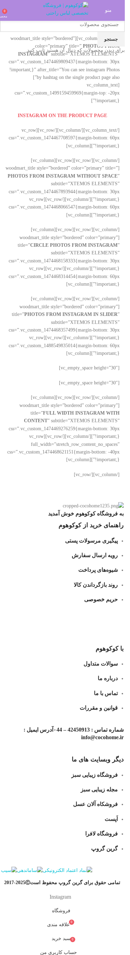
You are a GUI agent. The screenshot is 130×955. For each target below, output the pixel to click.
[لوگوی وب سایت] (62, 10)
